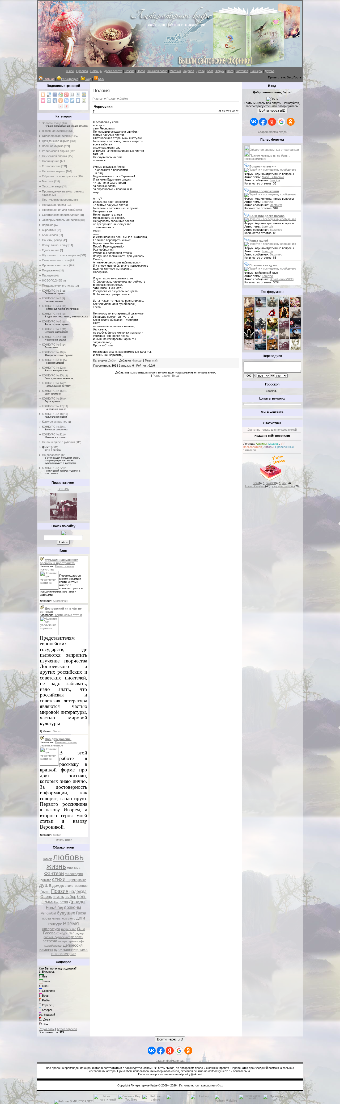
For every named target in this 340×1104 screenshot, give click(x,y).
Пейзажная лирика (54, 156)
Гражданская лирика (55, 140)
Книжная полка (157, 71)
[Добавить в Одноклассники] (60, 100)
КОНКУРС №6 (51, 321)
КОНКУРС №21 (52, 434)
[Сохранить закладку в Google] (60, 95)
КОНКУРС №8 (51, 336)
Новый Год (54, 908)
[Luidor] (284, 327)
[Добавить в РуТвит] (66, 100)
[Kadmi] (284, 348)
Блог (210, 71)
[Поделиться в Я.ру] (66, 106)
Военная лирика (52, 146)
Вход (88, 79)
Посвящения (50, 161)
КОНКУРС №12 (52, 367)
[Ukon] (260, 327)
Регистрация (69, 79)
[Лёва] (249, 338)
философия (74, 874)
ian (284, 483)
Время (71, 923)
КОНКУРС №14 (52, 383)
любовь (68, 857)
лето (71, 918)
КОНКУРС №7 (51, 329)
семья (47, 902)
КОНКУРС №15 (52, 390)
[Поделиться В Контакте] (78, 100)
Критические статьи (68, 614)
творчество (68, 929)
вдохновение (66, 949)
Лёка (256, 483)
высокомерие (63, 954)
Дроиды (77, 901)
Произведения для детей (58, 209)
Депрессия (73, 945)
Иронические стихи (55, 265)
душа (45, 885)
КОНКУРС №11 (52, 360)
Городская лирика (54, 204)
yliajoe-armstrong (283, 486)
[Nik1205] (249, 348)
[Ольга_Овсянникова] (295, 316)
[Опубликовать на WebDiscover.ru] (84, 100)
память (58, 897)
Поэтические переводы (58, 199)
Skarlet (270, 483)
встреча (49, 941)
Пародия (48, 275)
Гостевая (242, 71)
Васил (57, 731)
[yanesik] (249, 316)
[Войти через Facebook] (263, 122)
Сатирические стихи (56, 260)
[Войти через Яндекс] (272, 122)
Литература (51, 929)
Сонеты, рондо (52, 240)
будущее (66, 913)
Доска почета (113, 71)
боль (81, 896)
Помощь (96, 71)
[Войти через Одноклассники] (291, 122)
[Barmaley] (284, 316)
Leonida (275, 180)
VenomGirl (48, 913)
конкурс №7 (65, 933)
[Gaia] (284, 306)
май (155, 360)
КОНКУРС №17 (52, 406)
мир (70, 868)
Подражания (50, 270)
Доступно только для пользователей (272, 429)
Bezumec (276, 229)
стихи (59, 879)
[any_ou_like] (295, 327)
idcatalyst (276, 205)
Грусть (45, 892)
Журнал (188, 71)
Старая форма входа (272, 131)
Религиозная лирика (55, 151)
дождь (58, 885)
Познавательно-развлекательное (58, 744)
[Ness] (295, 306)
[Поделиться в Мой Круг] (49, 100)
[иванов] (260, 316)
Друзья (269, 71)
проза (46, 918)
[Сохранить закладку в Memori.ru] (43, 100)
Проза (141, 71)
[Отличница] (260, 338)
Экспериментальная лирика (61, 219)
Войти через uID (272, 110)
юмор (47, 859)
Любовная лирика (54, 130)
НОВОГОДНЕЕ (52, 280)
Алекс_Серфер (255, 486)
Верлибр (47, 224)
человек (77, 937)
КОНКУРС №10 (52, 352)
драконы (72, 907)
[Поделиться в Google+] (66, 95)
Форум (219, 71)
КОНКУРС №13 (52, 375)
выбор (70, 897)
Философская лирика (56, 135)
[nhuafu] (272, 316)
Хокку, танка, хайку (55, 245)
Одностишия (50, 250)
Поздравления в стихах (58, 285)
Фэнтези (54, 873)
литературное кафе (71, 941)
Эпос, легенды (52, 186)
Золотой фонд (51, 123)
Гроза (81, 913)
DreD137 (63, 489)
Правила (82, 71)
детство (46, 879)
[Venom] (260, 348)
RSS (101, 79)
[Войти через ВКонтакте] (254, 122)
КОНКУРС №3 (51, 298)
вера (64, 902)
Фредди (137, 360)
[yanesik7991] (272, 348)
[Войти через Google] (281, 121)
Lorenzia (267, 201)
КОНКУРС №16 (52, 398)
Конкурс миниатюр (54, 421)
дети (80, 918)
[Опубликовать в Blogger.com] (43, 95)
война (82, 879)
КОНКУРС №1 (51, 290)
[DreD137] (63, 518)
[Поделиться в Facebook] (55, 95)
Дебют (46, 447)
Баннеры (256, 71)
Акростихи (49, 230)
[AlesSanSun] (295, 348)
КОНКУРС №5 (51, 313)
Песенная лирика (53, 171)
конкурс (55, 924)
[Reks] (272, 327)
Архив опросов (67, 1029)
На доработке (51, 454)
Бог (56, 902)
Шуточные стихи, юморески (61, 255)
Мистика (47, 181)
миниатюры (59, 918)
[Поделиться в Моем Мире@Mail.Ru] (84, 95)
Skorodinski (60, 600)
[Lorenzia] (249, 306)
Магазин (175, 71)
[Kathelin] (249, 327)
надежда (78, 891)
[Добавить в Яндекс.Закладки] (60, 106)
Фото (230, 71)
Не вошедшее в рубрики (58, 442)
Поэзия (129, 71)
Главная (97, 98)
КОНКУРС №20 (52, 426)
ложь (83, 949)
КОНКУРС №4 (51, 306)
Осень (46, 897)
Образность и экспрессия (59, 176)
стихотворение (76, 886)
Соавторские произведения (60, 214)
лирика (72, 880)
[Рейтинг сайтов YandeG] (250, 1102)
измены (46, 949)
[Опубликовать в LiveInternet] (72, 95)
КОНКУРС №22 (52, 467)
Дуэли (200, 71)
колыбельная (53, 945)
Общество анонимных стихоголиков (274, 149)
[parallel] (295, 338)
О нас (70, 71)
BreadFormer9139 (282, 279)
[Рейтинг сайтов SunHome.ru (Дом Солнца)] (153, 1101)
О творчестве (51, 166)
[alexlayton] (284, 338)
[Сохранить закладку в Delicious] (49, 95)
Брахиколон (50, 235)
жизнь (56, 866)
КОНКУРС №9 (51, 344)
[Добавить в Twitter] (72, 100)
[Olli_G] (272, 338)
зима (77, 867)
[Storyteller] (272, 306)
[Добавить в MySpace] (55, 100)
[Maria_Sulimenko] (260, 306)
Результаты (46, 1029)
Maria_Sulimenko (273, 177)
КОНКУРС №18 (52, 413)
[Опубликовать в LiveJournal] (78, 95)
